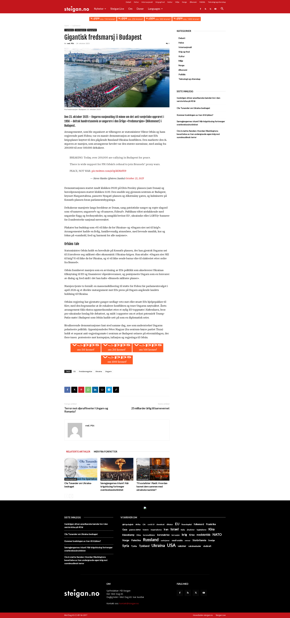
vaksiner (182, 546)
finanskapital (187, 524)
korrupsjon (176, 535)
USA (171, 545)
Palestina (136, 540)
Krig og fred (160, 2)
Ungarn (108, 371)
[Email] (102, 390)
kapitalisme (201, 530)
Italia (183, 530)
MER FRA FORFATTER (105, 451)
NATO (217, 534)
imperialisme (156, 530)
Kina (211, 529)
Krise (192, 534)
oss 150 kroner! (107, 19)
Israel (175, 529)
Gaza (124, 529)
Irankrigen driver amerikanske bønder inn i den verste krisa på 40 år (198, 99)
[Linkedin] (95, 390)
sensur (187, 540)
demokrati (160, 524)
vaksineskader (194, 546)
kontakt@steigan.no (129, 603)
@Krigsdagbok (127, 524)
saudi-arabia (177, 540)
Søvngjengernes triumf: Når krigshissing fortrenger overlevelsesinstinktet (114, 486)
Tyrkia (134, 546)
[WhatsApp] (88, 390)
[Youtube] (215, 8)
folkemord (199, 524)
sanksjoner (165, 540)
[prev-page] (66, 496)
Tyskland (144, 545)
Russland (151, 539)
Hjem (66, 25)
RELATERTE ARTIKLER (78, 451)
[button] (222, 9)
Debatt (128, 2)
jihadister (191, 530)
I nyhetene (69, 30)
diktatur (170, 524)
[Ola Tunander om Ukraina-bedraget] (80, 469)
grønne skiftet (135, 530)
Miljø (177, 2)
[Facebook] (200, 8)
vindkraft (207, 546)
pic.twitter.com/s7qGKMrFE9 (109, 170)
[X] (210, 8)
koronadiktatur (149, 535)
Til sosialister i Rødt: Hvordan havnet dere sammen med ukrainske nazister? (152, 486)
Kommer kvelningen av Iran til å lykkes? (195, 115)
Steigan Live (117, 8)
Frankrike (211, 524)
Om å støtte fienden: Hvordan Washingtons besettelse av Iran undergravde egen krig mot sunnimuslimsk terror (198, 134)
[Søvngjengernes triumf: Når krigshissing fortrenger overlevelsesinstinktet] (116, 469)
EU (75, 371)
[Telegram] (109, 390)
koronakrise (163, 534)
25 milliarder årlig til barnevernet (150, 408)
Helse (136, 2)
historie (146, 530)
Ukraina (98, 371)
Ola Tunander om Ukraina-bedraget (193, 108)
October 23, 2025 (134, 178)
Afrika (137, 524)
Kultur (170, 2)
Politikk (202, 2)
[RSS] (205, 8)
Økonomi (193, 2)
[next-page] (71, 496)
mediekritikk (203, 534)
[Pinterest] (81, 390)
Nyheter (99, 8)
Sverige (211, 540)
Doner (140, 8)
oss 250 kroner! (135, 19)
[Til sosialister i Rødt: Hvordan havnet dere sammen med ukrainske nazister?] (153, 469)
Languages (154, 8)
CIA (144, 524)
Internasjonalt (147, 2)
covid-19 (151, 524)
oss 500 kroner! (163, 19)
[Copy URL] (116, 390)
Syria (125, 545)
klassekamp (128, 534)
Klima (139, 535)
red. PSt (70, 43)
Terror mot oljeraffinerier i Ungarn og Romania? (86, 410)
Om (130, 8)
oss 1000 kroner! (191, 19)
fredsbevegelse (85, 371)
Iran (166, 529)
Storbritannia (199, 540)
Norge (184, 2)
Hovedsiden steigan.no (203, 615)
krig (184, 534)
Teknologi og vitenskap (217, 2)
